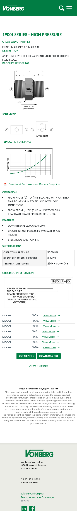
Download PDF (48, 356)
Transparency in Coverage (37, 497)
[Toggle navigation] (72, 8)
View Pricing (38, 366)
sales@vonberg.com (33, 493)
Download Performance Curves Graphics (34, 184)
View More (49, 315)
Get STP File (26, 356)
